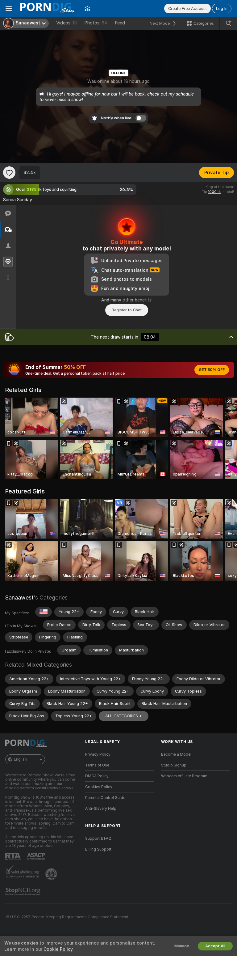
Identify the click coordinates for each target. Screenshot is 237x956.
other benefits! (137, 299)
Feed (120, 23)
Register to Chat (127, 310)
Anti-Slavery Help (100, 808)
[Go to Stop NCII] (23, 891)
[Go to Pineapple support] (51, 874)
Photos (95, 23)
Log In (221, 8)
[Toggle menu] (8, 8)
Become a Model (176, 754)
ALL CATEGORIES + (123, 716)
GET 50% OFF (212, 370)
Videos (66, 23)
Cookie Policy (58, 949)
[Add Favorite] (9, 172)
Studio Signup (173, 765)
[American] (43, 612)
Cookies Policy (98, 787)
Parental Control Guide (105, 798)
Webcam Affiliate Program (184, 776)
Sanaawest (19, 597)
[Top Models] (87, 8)
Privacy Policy (97, 754)
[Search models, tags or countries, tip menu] (228, 23)
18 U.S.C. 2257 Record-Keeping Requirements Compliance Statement (66, 917)
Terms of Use (97, 765)
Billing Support (98, 849)
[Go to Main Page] (48, 8)
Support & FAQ (98, 838)
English (20, 759)
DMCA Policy (97, 776)
